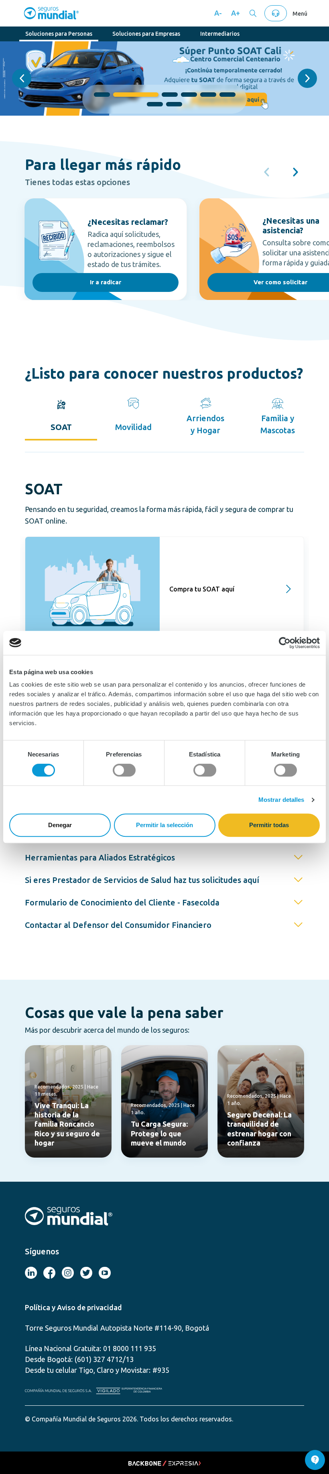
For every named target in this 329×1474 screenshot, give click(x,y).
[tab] (61, 415)
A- (218, 13)
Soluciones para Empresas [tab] (146, 34)
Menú (299, 13)
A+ (235, 13)
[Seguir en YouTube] (105, 1274)
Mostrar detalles (281, 799)
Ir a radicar (105, 282)
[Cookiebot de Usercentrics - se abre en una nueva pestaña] (285, 643)
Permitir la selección (164, 825)
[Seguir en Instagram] (68, 1274)
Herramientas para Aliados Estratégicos (100, 857)
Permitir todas (269, 825)
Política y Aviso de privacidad (73, 1307)
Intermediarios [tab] (220, 34)
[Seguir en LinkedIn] (31, 1274)
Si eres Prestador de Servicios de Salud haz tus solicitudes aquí (142, 880)
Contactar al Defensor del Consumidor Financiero (118, 925)
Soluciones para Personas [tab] (58, 34)
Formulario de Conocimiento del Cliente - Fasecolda (122, 902)
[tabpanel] (164, 560)
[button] (21, 78)
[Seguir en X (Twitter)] (49, 1274)
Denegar (60, 825)
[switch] (124, 770)
